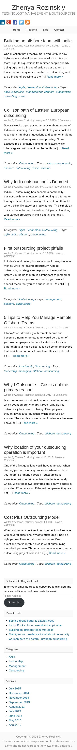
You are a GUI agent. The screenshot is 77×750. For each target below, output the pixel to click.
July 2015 (15, 688)
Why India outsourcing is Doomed (36, 181)
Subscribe (14, 602)
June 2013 (15, 715)
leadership (17, 91)
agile (7, 91)
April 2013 (15, 724)
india (68, 163)
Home (17, 29)
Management (17, 666)
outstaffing (10, 96)
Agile (22, 87)
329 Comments (63, 186)
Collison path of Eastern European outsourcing (38, 638)
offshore (49, 91)
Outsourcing (49, 87)
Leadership (34, 87)
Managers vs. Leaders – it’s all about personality (39, 634)
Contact (59, 29)
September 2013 (19, 702)
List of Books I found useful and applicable (35, 625)
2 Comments (62, 327)
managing (25, 371)
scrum (22, 96)
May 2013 (15, 720)
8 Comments (64, 120)
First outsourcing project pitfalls (33, 248)
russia (35, 168)
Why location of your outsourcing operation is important (35, 450)
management (34, 91)
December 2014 (19, 693)
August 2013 (17, 706)
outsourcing (63, 91)
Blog (45, 29)
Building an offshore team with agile (38, 40)
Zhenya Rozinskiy (38, 7)
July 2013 (15, 711)
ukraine (45, 168)
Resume (31, 29)
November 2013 (19, 697)
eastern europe (54, 163)
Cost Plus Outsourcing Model (32, 517)
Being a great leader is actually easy (31, 620)
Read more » (55, 76)
